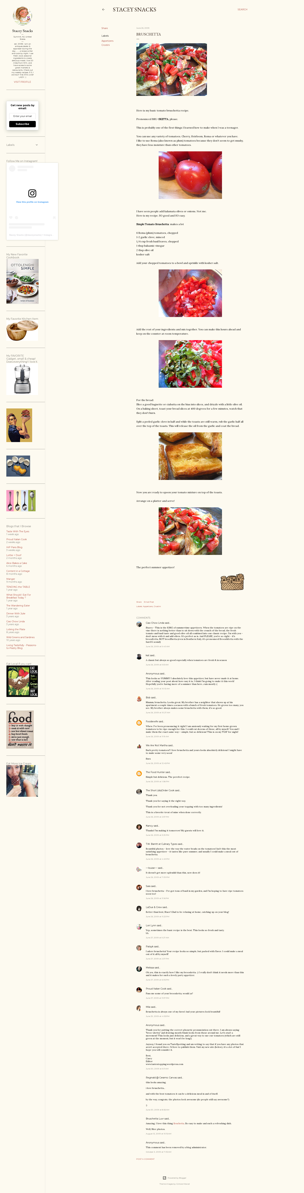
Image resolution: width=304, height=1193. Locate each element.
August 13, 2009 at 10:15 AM (158, 1133)
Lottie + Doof (13, 555)
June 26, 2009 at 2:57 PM (157, 817)
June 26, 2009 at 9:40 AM (158, 646)
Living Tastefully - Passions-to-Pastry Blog (21, 647)
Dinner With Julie (15, 613)
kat (147, 655)
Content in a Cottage (18, 571)
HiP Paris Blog (14, 547)
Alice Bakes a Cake (16, 563)
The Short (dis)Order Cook (160, 790)
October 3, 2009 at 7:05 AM (158, 1152)
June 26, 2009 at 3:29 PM (157, 835)
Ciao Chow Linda (155, 622)
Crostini (105, 45)
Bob (148, 697)
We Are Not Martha (157, 745)
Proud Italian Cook (156, 988)
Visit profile (22, 82)
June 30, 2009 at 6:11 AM (157, 1068)
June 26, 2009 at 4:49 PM (157, 859)
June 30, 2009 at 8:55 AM (157, 1110)
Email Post (149, 602)
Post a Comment (145, 1159)
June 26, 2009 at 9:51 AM (157, 664)
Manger (10, 579)
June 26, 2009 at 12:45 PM (158, 763)
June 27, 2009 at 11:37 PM (157, 998)
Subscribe (22, 124)
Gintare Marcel (183, 1184)
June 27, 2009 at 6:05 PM (157, 980)
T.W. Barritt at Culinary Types (161, 844)
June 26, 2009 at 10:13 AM (158, 688)
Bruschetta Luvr (155, 1118)
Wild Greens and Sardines (20, 637)
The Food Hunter (155, 772)
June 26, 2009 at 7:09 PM (157, 877)
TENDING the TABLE (18, 586)
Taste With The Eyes (17, 531)
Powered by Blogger (177, 1178)
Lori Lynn (151, 925)
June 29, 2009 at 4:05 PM (157, 1016)
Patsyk (149, 946)
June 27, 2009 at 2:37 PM (157, 958)
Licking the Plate (15, 629)
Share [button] (104, 28)
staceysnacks (34, 235)
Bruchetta (179, 1123)
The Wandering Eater (18, 605)
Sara (148, 886)
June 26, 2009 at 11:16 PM (157, 898)
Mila (148, 1006)
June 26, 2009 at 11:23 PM (157, 916)
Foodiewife (152, 721)
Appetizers (107, 40)
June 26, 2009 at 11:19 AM (157, 736)
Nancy (149, 825)
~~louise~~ (151, 867)
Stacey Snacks (134, 9)
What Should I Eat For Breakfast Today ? (18, 596)
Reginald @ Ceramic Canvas (161, 1077)
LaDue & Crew (154, 907)
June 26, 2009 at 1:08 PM (157, 781)
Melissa (150, 967)
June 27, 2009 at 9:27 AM (157, 937)
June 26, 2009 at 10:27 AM (158, 712)
